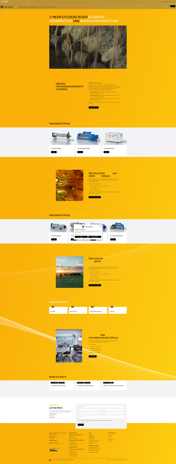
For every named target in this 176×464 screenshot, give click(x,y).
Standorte (47, 7)
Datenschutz (113, 459)
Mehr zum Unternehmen (94, 107)
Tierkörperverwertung (34, 7)
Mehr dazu (54, 239)
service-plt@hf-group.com (54, 418)
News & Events (166, 1)
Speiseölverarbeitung (22, 7)
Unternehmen (53, 7)
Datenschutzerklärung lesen (83, 422)
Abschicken (81, 424)
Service (42, 7)
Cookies (125, 459)
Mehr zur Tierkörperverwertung (95, 285)
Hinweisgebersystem (119, 459)
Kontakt (173, 6)
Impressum (108, 459)
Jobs (170, 1)
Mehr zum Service (92, 356)
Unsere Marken (5, 1)
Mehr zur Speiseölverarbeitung (95, 197)
